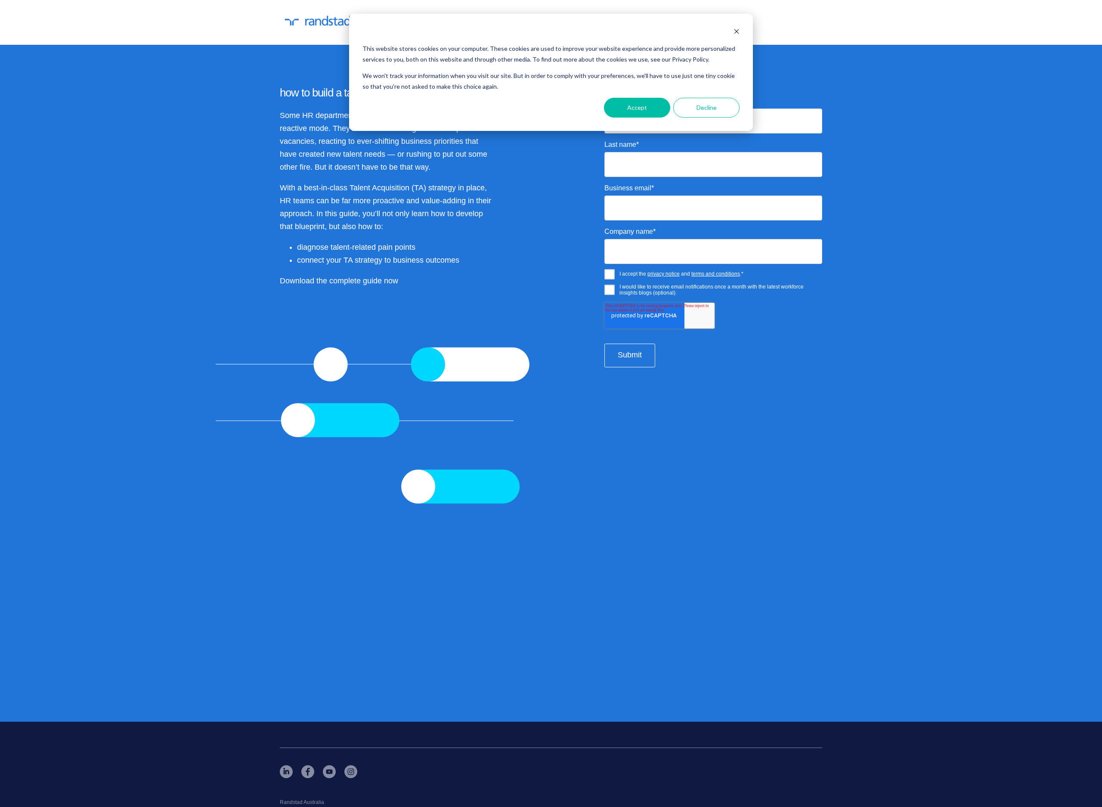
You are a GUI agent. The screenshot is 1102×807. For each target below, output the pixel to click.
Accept (637, 107)
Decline (706, 107)
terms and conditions (715, 274)
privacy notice (663, 274)
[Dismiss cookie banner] (737, 32)
